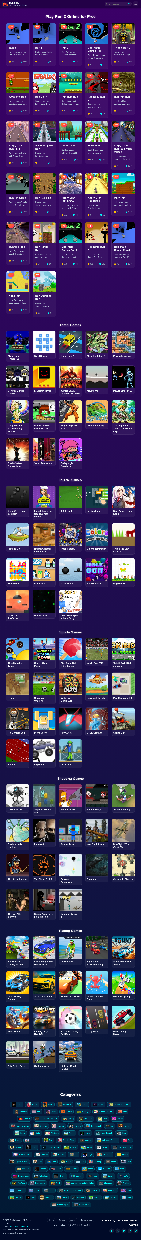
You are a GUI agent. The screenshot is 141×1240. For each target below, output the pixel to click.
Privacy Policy (59, 1225)
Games (62, 1220)
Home (51, 1220)
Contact (84, 1225)
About (73, 1220)
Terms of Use (86, 1220)
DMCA (73, 1225)
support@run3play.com (19, 1226)
